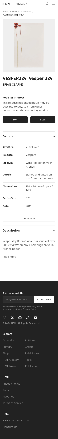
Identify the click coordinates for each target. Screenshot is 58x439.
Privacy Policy (29, 309)
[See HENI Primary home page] (23, 3)
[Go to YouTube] (35, 318)
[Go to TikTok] (28, 318)
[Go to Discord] (20, 318)
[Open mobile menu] (53, 4)
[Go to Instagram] (4, 318)
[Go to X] (12, 318)
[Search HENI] (47, 4)
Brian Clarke (13, 84)
